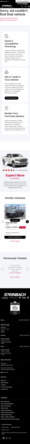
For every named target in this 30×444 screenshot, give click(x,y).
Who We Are (4, 383)
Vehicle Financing (6, 415)
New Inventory (5, 401)
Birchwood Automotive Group (10, 419)
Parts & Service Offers (7, 412)
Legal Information (15, 427)
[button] (28, 6)
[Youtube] (3, 438)
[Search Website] (22, 6)
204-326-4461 (25, 335)
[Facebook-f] (6, 438)
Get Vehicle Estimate (11, 98)
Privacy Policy (5, 427)
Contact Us (4, 389)
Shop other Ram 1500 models (9, 18)
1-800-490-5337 (24, 320)
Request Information (15, 237)
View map (5, 372)
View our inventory (15, 273)
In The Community (6, 387)
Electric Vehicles (6, 406)
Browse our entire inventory (8, 20)
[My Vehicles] (25, 6)
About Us (3, 377)
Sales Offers (4, 408)
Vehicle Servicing (6, 410)
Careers (3, 385)
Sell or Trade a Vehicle (8, 417)
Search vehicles (15, 241)
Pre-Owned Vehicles (7, 404)
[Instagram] (9, 438)
